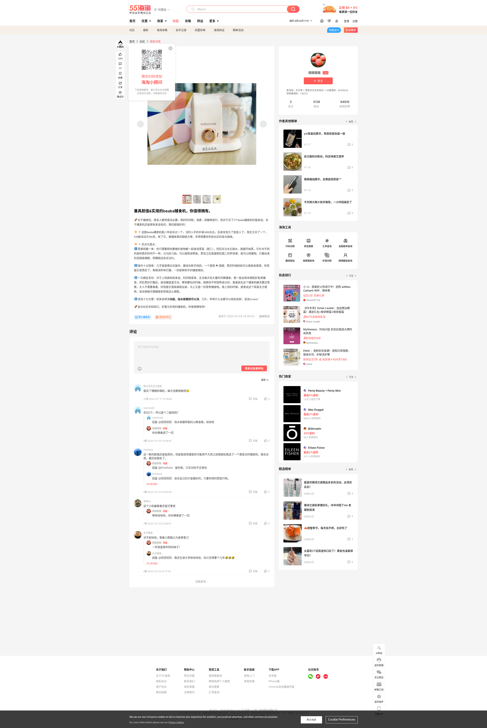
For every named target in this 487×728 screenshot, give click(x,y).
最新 (145, 30)
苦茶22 (147, 501)
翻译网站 (290, 260)
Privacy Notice (176, 722)
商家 (160, 21)
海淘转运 (219, 30)
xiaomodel (148, 407)
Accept (311, 720)
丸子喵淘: (157, 553)
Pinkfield (148, 449)
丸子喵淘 (148, 532)
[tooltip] (152, 72)
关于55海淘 (163, 675)
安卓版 (273, 675)
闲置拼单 (200, 30)
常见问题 (189, 675)
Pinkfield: (157, 473)
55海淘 (140, 9)
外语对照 (327, 260)
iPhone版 (274, 681)
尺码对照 (290, 246)
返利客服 (189, 686)
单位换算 (308, 246)
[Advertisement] (318, 601)
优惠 (145, 21)
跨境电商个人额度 (219, 681)
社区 (132, 30)
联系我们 (189, 681)
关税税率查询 (345, 246)
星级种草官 (165, 317)
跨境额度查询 (345, 260)
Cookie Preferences (341, 720)
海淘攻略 (162, 30)
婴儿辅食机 (144, 317)
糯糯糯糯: (157, 428)
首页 (132, 41)
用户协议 (161, 686)
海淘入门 (249, 675)
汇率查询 (327, 246)
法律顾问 (189, 692)
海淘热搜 (249, 681)
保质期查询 (308, 260)
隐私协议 (161, 681)
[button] (162, 9)
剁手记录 (181, 30)
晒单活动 (238, 30)
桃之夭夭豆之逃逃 (152, 386)
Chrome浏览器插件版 (281, 686)
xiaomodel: (158, 417)
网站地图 (161, 692)
